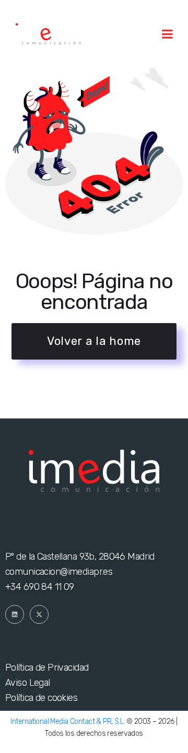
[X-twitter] (39, 614)
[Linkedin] (14, 614)
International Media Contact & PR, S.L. (67, 721)
